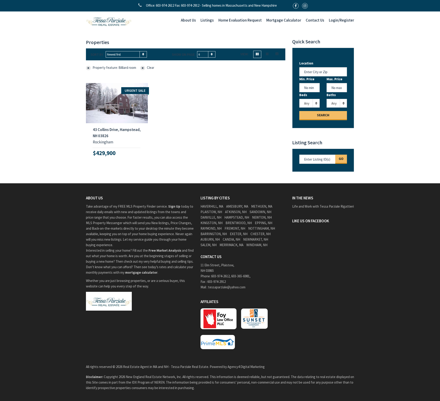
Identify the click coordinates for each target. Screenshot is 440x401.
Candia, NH (231, 239)
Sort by (97, 54)
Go (341, 158)
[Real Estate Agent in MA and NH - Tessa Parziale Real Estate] (109, 20)
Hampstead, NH (236, 217)
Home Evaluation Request (240, 20)
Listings (207, 20)
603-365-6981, (241, 276)
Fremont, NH (235, 228)
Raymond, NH (211, 228)
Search (323, 115)
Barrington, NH (214, 234)
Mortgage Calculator (283, 20)
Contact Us (315, 20)
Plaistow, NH (211, 212)
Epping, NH (263, 223)
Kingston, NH (212, 223)
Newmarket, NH (255, 239)
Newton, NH (262, 217)
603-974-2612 (220, 276)
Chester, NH (260, 234)
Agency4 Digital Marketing (246, 367)
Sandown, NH (260, 212)
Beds (303, 95)
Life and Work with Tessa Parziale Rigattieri (323, 206)
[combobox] (126, 54)
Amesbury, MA (237, 206)
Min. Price (306, 79)
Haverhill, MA (212, 206)
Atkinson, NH (236, 212)
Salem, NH (209, 245)
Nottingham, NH (261, 228)
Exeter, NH (239, 234)
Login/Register (341, 20)
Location (306, 63)
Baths (331, 95)
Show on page (183, 54)
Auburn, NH (210, 239)
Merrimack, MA (231, 245)
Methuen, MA (261, 206)
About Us (188, 20)
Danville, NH (211, 217)
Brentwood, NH (239, 223)
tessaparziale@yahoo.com (226, 287)
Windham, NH (256, 245)
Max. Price (334, 79)
